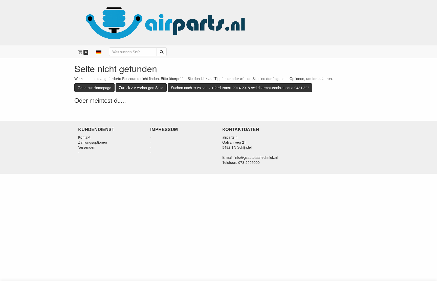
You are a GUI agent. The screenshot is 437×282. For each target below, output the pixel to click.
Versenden (86, 147)
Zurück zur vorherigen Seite (141, 87)
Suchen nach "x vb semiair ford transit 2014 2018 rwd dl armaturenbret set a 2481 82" (240, 87)
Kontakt (84, 137)
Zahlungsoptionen (92, 142)
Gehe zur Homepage (94, 87)
